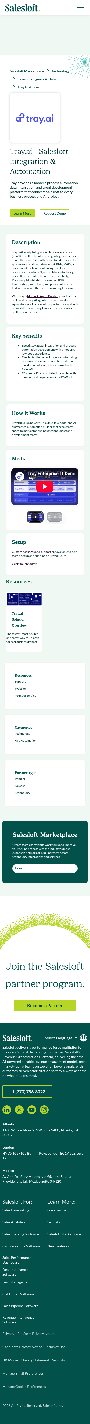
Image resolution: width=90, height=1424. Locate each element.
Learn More (23, 213)
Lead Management (16, 1282)
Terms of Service (25, 695)
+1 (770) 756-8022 (27, 1091)
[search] (45, 868)
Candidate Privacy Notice (22, 1347)
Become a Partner (45, 1005)
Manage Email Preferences (23, 1373)
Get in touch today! (25, 564)
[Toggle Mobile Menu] (81, 6)
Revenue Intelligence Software (18, 1319)
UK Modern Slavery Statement (25, 1360)
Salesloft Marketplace (64, 1234)
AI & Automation (26, 740)
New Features (58, 1246)
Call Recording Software (21, 1246)
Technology (22, 733)
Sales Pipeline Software (20, 1306)
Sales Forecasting (15, 1210)
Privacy (8, 1333)
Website (20, 688)
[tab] (35, 516)
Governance (57, 1210)
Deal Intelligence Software (15, 1271)
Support (20, 681)
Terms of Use (55, 1347)
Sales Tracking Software (20, 1234)
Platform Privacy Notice (36, 1333)
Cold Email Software (18, 1294)
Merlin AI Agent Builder (42, 296)
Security (54, 1222)
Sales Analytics (14, 1222)
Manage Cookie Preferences (24, 1386)
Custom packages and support (31, 552)
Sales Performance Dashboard (17, 1259)
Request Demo (55, 213)
